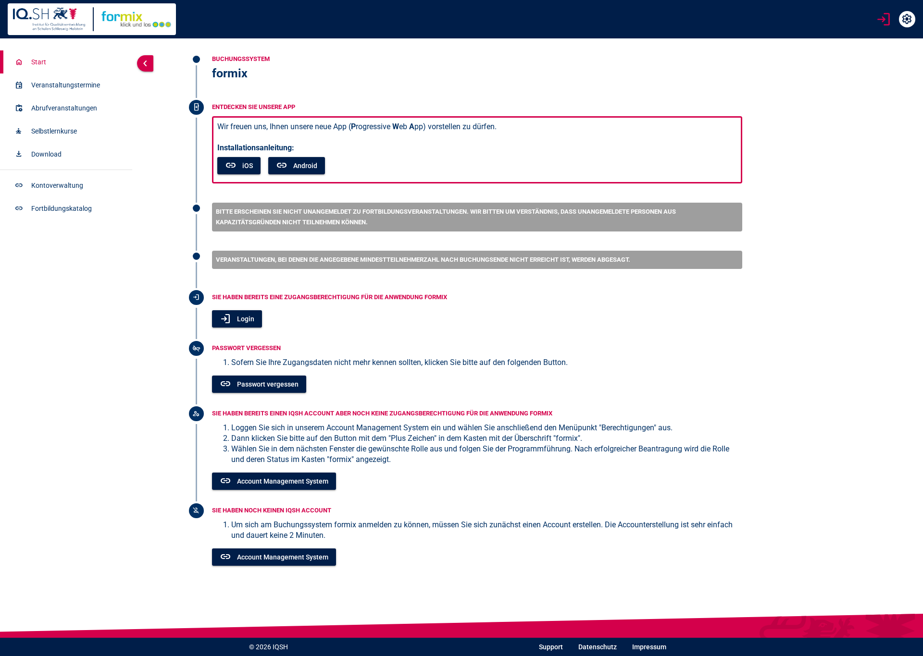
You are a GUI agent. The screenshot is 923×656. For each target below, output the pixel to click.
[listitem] (66, 61)
